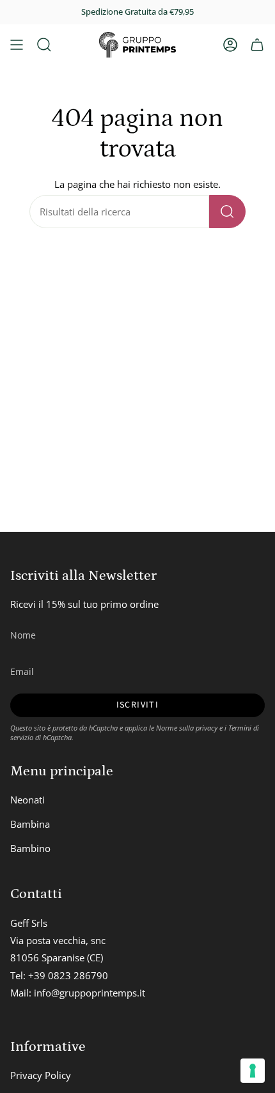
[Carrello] (257, 44)
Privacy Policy (40, 1075)
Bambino (30, 848)
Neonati (27, 799)
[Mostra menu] (16, 44)
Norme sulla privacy (186, 728)
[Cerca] (227, 211)
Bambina (30, 824)
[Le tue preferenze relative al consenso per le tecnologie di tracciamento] (252, 1070)
